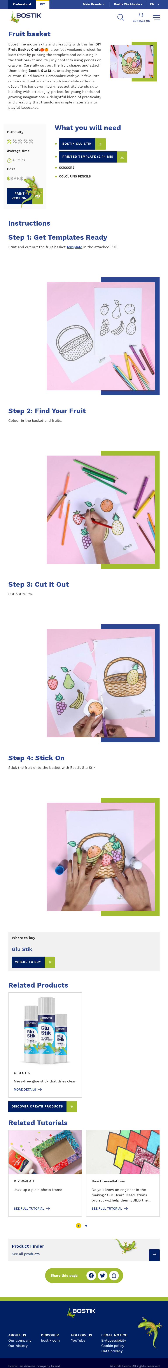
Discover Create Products (37, 1106)
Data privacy (111, 1351)
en (152, 4)
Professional (22, 4)
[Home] (28, 17)
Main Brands (92, 4)
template (74, 247)
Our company (19, 1340)
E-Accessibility (113, 1340)
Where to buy (28, 962)
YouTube (78, 1340)
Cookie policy (112, 1346)
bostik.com (50, 1340)
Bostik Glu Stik (77, 143)
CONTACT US (141, 21)
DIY (42, 4)
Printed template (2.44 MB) (87, 156)
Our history (18, 1346)
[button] (78, 1225)
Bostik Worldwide (127, 4)
